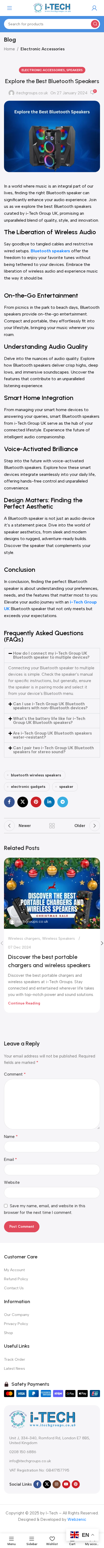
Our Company (16, 1314)
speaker (66, 786)
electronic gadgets (28, 786)
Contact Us (14, 1288)
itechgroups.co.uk (32, 93)
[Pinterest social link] (36, 802)
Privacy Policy (16, 1324)
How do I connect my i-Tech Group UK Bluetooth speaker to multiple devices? (51, 655)
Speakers (74, 70)
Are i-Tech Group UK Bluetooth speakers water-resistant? (52, 735)
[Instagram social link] (57, 1484)
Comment (15, 1074)
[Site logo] (52, 7)
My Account (14, 1270)
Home (9, 49)
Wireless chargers (24, 938)
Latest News (14, 1368)
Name (11, 1136)
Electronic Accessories (43, 49)
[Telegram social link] (62, 802)
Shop (8, 1333)
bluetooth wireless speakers (36, 775)
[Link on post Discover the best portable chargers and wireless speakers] (52, 893)
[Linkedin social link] (49, 802)
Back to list (52, 825)
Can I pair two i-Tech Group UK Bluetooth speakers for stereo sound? (53, 749)
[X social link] (22, 802)
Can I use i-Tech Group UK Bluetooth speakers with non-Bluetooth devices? (50, 706)
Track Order (14, 1359)
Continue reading (24, 1003)
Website (12, 1182)
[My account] (94, 8)
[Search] (95, 24)
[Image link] (42, 1419)
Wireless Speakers (58, 938)
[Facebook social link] (9, 802)
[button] (52, 655)
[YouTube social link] (66, 1484)
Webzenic (76, 1519)
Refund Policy (16, 1279)
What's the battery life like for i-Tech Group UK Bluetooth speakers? (49, 720)
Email (10, 1159)
